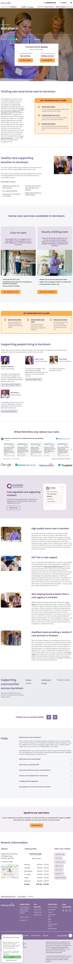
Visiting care (38, 912)
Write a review (55, 458)
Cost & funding (52, 907)
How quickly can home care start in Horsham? (35, 787)
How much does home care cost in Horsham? (34, 770)
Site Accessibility (62, 935)
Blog (49, 919)
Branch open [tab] (36, 858)
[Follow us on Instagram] (55, 717)
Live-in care (37, 910)
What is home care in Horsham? (30, 737)
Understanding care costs (51, 115)
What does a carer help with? (29, 765)
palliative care (16, 111)
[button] (12, 960)
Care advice (52, 910)
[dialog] (12, 948)
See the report (51, 501)
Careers (50, 912)
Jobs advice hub (51, 915)
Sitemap (45, 935)
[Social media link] (63, 910)
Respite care (38, 915)
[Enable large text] (70, 935)
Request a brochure (48, 124)
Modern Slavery (36, 935)
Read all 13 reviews (65, 458)
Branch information (48, 107)
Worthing (44, 47)
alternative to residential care (53, 566)
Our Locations (22, 896)
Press (49, 922)
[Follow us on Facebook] (48, 717)
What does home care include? (30, 759)
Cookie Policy (6, 954)
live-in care (7, 111)
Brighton (29, 680)
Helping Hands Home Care (8, 896)
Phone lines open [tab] (35, 854)
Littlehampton (46, 680)
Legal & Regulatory (23, 935)
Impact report (52, 928)
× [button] (21, 936)
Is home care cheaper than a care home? (33, 776)
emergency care (6, 112)
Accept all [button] (12, 957)
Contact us (23, 920)
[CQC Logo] (51, 489)
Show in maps (24, 917)
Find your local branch (52, 925)
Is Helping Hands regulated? (28, 781)
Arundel (44, 683)
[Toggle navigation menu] (71, 3)
